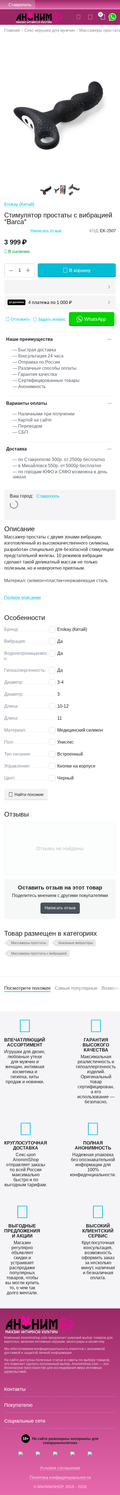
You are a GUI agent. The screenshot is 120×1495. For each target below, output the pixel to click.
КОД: (94, 230)
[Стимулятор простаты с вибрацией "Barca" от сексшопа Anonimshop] (60, 110)
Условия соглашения (60, 1467)
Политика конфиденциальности (60, 1477)
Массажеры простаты (28, 943)
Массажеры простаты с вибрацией (39, 953)
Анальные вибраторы (75, 943)
